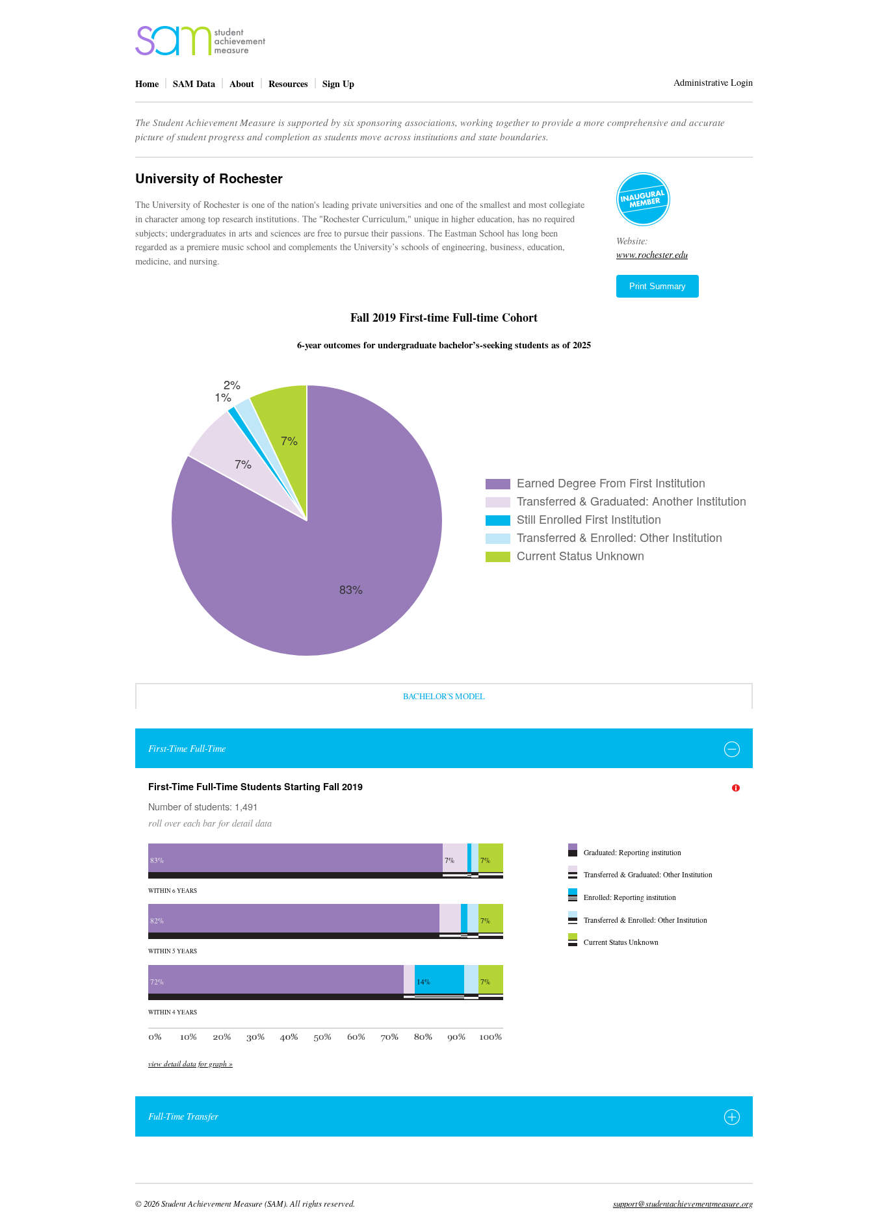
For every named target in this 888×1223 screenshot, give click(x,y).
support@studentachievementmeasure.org (683, 1203)
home (200, 40)
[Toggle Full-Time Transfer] (732, 1117)
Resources (288, 83)
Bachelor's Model (444, 696)
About (241, 83)
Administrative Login (713, 82)
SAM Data (194, 83)
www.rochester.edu (652, 254)
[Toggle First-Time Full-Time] (732, 749)
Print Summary (657, 286)
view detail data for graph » (190, 1063)
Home (147, 83)
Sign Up (338, 83)
